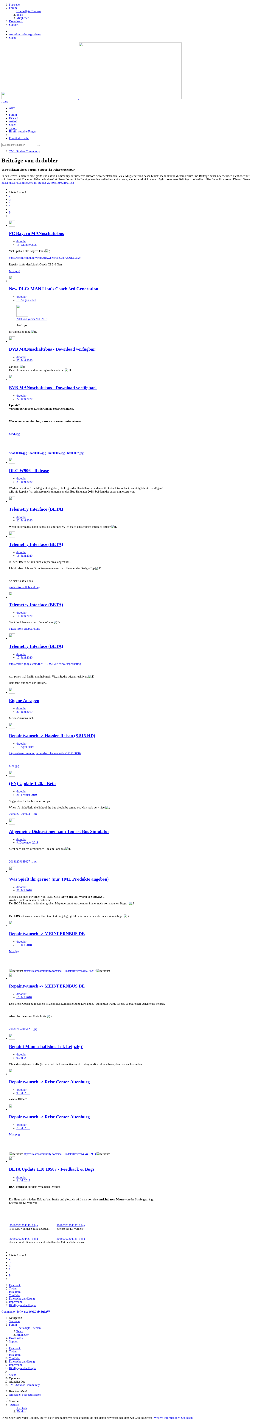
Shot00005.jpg (37, 453)
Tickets (13, 128)
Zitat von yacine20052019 (31, 319)
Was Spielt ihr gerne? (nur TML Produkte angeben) (59, 879)
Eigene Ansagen (24, 700)
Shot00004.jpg (18, 453)
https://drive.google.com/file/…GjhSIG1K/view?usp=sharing (45, 663)
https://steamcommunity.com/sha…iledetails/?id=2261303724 (45, 257)
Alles (12, 108)
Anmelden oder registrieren (25, 34)
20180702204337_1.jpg (71, 1225)
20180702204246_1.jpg (24, 1225)
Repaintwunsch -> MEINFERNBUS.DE (47, 933)
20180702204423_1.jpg (24, 1238)
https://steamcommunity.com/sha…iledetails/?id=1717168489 (45, 753)
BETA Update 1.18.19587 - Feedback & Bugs (51, 1169)
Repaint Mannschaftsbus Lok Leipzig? (46, 1046)
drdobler (21, 241)
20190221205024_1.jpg (23, 813)
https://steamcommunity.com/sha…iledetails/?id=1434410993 (60, 1154)
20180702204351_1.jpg (71, 1238)
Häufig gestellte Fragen (22, 131)
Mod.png (14, 271)
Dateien (13, 118)
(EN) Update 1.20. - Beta (32, 783)
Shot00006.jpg (56, 453)
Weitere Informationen (167, 1417)
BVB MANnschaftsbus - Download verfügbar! (53, 349)
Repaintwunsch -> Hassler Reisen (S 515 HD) (52, 735)
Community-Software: (25, 1311)
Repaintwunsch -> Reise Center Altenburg (49, 1081)
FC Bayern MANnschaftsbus (36, 233)
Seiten (12, 124)
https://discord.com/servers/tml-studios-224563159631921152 (37, 182)
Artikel (13, 121)
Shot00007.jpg (75, 453)
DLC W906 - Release (29, 470)
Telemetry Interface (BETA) (36, 509)
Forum (13, 114)
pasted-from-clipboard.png (24, 587)
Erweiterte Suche (19, 138)
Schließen (187, 1417)
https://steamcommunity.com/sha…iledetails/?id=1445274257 (60, 970)
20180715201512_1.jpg (23, 1029)
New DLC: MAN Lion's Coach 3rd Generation (53, 288)
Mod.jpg (14, 434)
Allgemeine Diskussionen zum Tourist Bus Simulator (59, 831)
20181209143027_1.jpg (23, 861)
